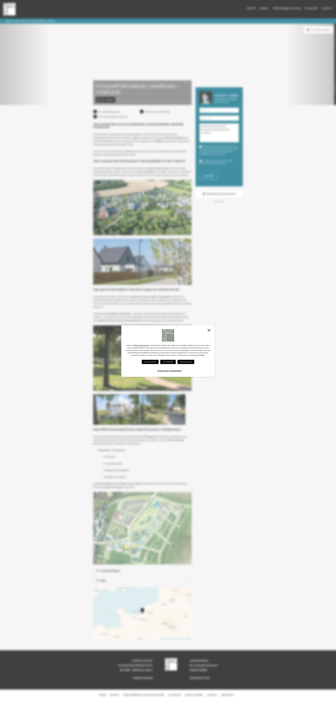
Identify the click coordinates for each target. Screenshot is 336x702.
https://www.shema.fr (141, 345)
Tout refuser (168, 362)
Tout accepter (150, 362)
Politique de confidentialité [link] (169, 370)
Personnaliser (186, 362)
